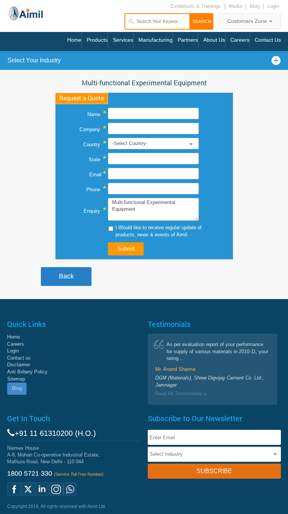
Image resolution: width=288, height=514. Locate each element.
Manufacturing (155, 40)
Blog (255, 6)
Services (123, 40)
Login (273, 6)
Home (74, 40)
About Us (214, 40)
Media (236, 6)
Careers (239, 40)
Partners (188, 40)
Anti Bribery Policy (27, 372)
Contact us (19, 358)
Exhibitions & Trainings (196, 6)
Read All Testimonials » (180, 393)
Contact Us (268, 40)
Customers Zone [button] (247, 21)
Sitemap (16, 379)
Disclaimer (18, 364)
